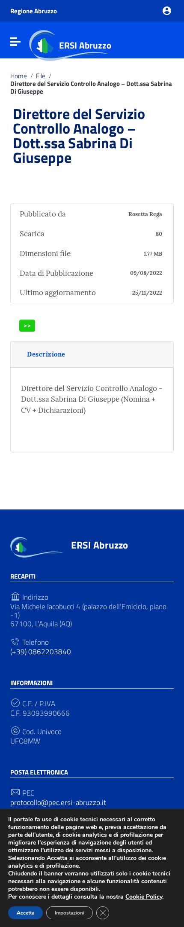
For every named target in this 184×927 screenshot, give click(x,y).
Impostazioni (69, 912)
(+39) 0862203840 (40, 651)
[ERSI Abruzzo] (36, 546)
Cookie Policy (143, 897)
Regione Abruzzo (33, 11)
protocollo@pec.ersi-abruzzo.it (58, 802)
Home (18, 76)
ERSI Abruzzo (85, 45)
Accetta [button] (25, 912)
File (40, 76)
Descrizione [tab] (46, 354)
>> (27, 325)
